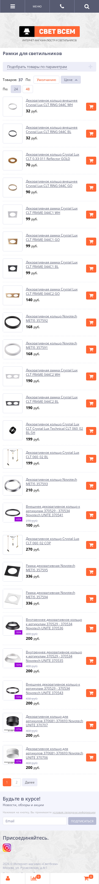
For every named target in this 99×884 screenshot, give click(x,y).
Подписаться (82, 821)
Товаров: (10, 79)
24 (16, 89)
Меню (37, 6)
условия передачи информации (74, 812)
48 (28, 89)
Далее (30, 782)
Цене (68, 79)
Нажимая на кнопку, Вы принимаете (49, 812)
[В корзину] (91, 107)
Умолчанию (46, 79)
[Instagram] (7, 848)
